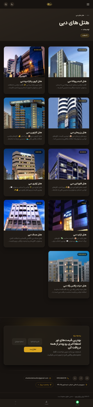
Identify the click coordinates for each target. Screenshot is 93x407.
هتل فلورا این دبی (78, 184)
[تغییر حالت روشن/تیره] (12, 4)
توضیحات (86, 29)
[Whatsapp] (75, 378)
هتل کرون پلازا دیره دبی (31, 81)
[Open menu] (87, 4)
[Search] (6, 4)
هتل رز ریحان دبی (78, 132)
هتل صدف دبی (35, 235)
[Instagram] (87, 378)
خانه (88, 15)
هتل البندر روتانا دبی (77, 81)
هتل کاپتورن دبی (34, 132)
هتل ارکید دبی (80, 235)
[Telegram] (81, 378)
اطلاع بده (33, 349)
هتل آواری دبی (35, 184)
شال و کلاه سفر (79, 396)
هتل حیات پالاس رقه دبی (74, 286)
